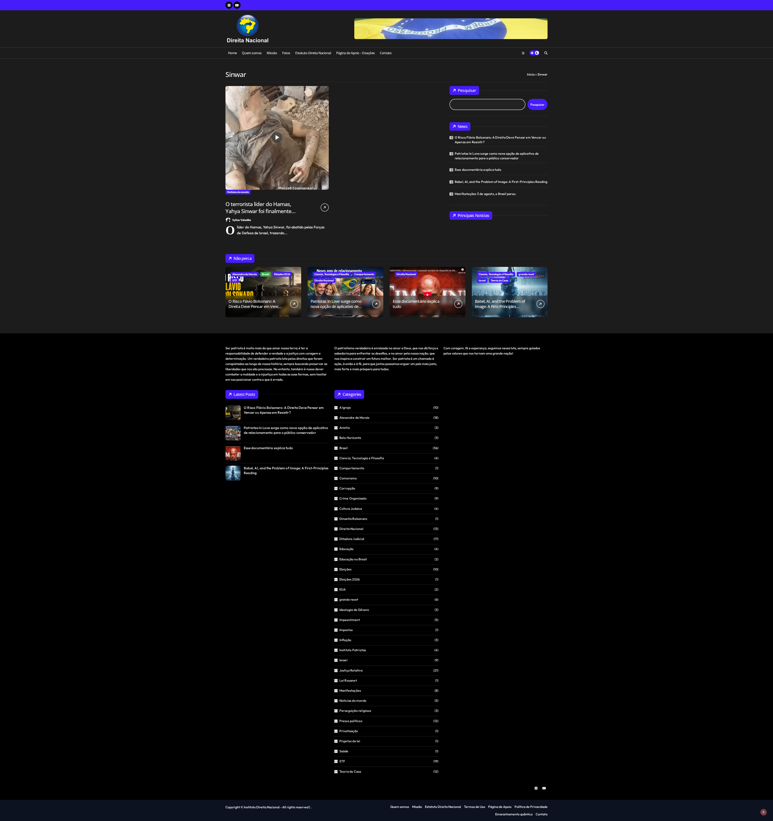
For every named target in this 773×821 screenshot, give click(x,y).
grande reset (526, 274)
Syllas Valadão (241, 220)
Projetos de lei (349, 741)
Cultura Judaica (350, 509)
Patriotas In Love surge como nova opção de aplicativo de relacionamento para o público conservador (497, 155)
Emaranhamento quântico (514, 814)
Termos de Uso (474, 807)
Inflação (345, 640)
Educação (346, 549)
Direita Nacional (324, 280)
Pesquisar (467, 90)
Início (531, 74)
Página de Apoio (500, 807)
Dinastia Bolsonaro (353, 519)
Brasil (265, 274)
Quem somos (251, 53)
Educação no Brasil (353, 559)
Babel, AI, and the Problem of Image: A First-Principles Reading (501, 182)
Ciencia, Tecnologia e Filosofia (331, 274)
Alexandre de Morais (244, 274)
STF (234, 280)
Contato (386, 53)
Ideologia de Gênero (354, 610)
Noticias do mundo (238, 192)
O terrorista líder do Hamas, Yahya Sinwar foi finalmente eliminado (258, 211)
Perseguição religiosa (355, 711)
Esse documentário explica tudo (478, 170)
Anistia (344, 428)
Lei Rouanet (348, 680)
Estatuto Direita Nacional (313, 53)
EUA (342, 589)
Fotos (286, 53)
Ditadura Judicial (351, 539)
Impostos (346, 630)
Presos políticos (350, 721)
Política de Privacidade (531, 807)
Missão (272, 53)
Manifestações (350, 690)
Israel (482, 280)
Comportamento (364, 274)
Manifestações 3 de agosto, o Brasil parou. (485, 194)
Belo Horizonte (350, 438)
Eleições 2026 (282, 274)
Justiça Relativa (351, 670)
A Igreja (345, 407)
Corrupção (347, 488)
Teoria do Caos (499, 280)
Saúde (343, 751)
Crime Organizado (353, 498)
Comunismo (348, 478)
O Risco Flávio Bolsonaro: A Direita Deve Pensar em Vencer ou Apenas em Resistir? (500, 139)
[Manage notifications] (763, 812)
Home (232, 53)
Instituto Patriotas (352, 650)
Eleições (345, 569)
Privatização (348, 731)
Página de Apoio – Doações (355, 53)
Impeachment (349, 620)
